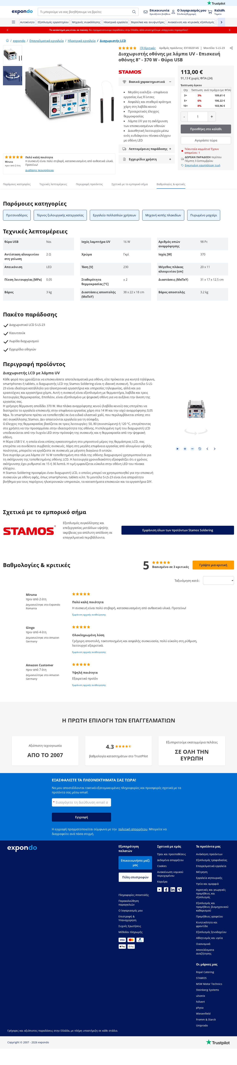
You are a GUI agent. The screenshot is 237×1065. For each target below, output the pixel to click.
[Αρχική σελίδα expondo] (7, 41)
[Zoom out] (192, 449)
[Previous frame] (207, 449)
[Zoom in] (185, 449)
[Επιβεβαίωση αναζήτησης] (134, 12)
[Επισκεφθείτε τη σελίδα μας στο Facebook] (166, 891)
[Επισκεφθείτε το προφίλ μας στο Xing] (179, 891)
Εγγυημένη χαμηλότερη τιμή (202, 165)
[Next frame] (214, 449)
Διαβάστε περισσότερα (39, 170)
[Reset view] (200, 449)
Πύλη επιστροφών (135, 877)
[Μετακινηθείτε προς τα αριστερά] (7, 30)
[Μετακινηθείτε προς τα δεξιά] (229, 30)
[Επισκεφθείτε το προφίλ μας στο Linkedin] (173, 891)
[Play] (177, 449)
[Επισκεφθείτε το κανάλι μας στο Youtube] (159, 891)
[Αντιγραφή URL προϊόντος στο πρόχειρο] (231, 48)
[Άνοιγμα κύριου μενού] (13, 22)
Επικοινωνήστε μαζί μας (135, 862)
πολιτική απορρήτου (132, 829)
